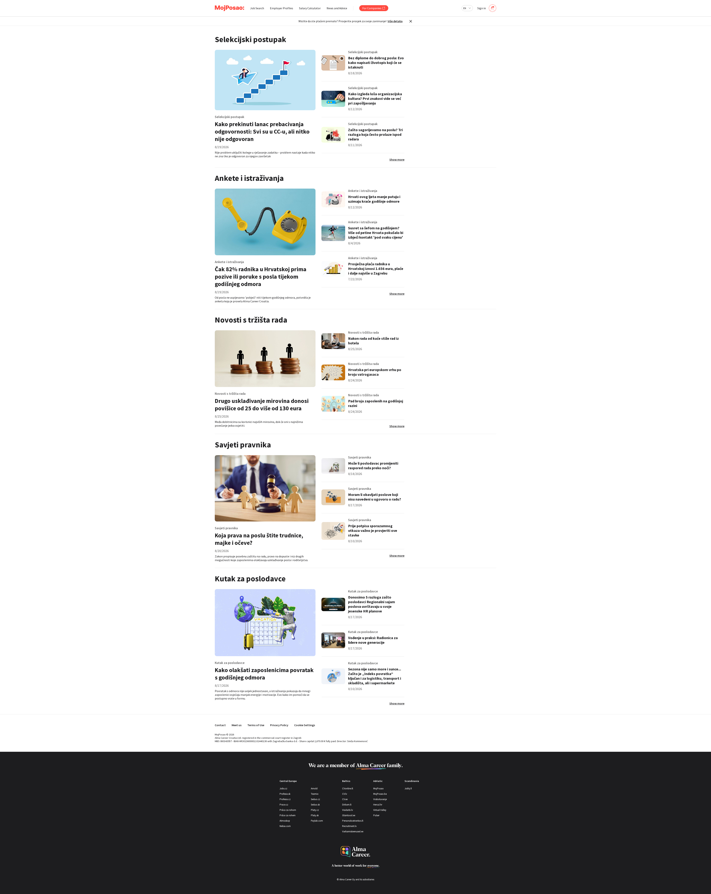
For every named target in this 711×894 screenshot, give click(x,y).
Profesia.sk (285, 793)
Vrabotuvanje (380, 799)
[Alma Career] (355, 851)
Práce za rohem (288, 815)
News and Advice (337, 8)
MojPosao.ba (380, 793)
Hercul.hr (377, 804)
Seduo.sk (315, 804)
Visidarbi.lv (347, 810)
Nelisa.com (285, 826)
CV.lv (344, 793)
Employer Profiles (281, 8)
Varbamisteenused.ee (352, 831)
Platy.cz (315, 810)
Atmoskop (285, 820)
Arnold (314, 788)
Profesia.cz (285, 799)
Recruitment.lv (349, 826)
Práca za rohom (288, 810)
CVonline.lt (347, 788)
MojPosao (378, 788)
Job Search (257, 8)
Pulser (376, 815)
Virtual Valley (379, 810)
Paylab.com (317, 820)
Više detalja (395, 21)
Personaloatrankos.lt (352, 820)
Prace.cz (284, 804)
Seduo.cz (315, 799)
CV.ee (345, 799)
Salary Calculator (310, 8)
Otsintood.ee (348, 815)
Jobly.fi (408, 788)
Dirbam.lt (346, 804)
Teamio (314, 793)
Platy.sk (315, 815)
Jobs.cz (283, 788)
